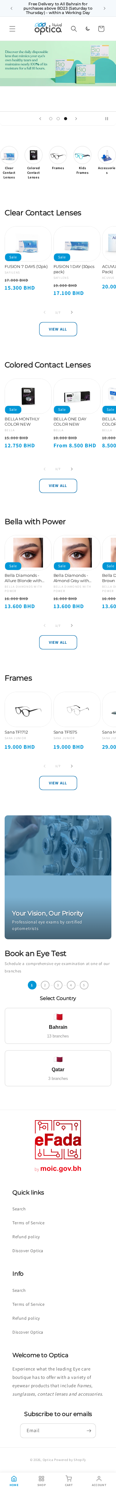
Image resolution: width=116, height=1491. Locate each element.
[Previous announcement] (11, 8)
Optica (48, 1460)
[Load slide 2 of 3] (58, 118)
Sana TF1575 (65, 732)
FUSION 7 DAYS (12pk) (26, 266)
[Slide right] (72, 312)
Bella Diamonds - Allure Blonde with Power (23, 578)
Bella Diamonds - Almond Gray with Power (71, 578)
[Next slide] (76, 118)
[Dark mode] (87, 29)
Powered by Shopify (70, 1460)
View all (58, 329)
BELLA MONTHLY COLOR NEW (22, 421)
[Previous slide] (40, 118)
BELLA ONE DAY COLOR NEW (70, 421)
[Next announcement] (104, 8)
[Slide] (58, 63)
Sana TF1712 (16, 732)
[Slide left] (44, 312)
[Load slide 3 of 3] (65, 118)
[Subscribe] (89, 1430)
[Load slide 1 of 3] (50, 118)
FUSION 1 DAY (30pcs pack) (74, 269)
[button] (12, 29)
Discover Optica (27, 1250)
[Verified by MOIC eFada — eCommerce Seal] (58, 1172)
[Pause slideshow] (109, 118)
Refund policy (26, 1236)
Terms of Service (28, 1223)
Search (19, 1209)
